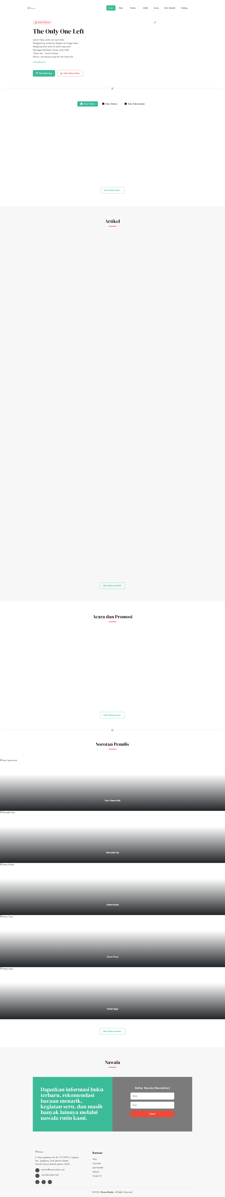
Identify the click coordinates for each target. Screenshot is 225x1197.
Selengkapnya (39, 62)
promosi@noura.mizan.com (52, 1169)
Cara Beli (97, 1163)
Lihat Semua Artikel (112, 585)
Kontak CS (97, 1175)
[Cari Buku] (195, 7)
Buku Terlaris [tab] (89, 103)
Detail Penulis (112, 810)
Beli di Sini (112, 175)
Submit (152, 1113)
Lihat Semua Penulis (112, 1031)
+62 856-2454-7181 (49, 1175)
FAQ (95, 1159)
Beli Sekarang (45, 73)
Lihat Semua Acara (112, 715)
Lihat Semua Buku (72, 73)
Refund (96, 1171)
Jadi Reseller (98, 1167)
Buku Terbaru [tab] (111, 103)
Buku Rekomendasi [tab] (136, 103)
